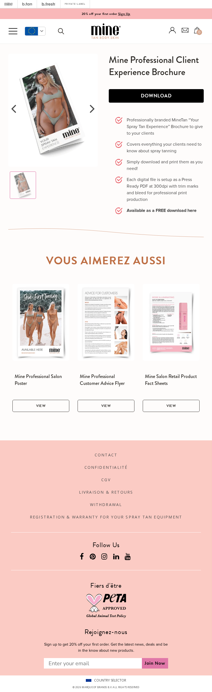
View (41, 406)
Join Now (155, 663)
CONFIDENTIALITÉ (106, 467)
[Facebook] (82, 558)
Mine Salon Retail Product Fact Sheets (171, 380)
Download (156, 95)
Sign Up (124, 13)
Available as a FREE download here (162, 210)
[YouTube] (128, 558)
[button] (35, 31)
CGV (106, 479)
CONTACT (106, 454)
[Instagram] (104, 558)
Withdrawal (106, 504)
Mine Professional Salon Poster (38, 380)
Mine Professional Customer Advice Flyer (102, 380)
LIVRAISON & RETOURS (106, 492)
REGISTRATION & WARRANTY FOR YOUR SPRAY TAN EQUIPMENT (106, 517)
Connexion (172, 30)
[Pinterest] (93, 558)
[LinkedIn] (116, 558)
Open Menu (13, 31)
